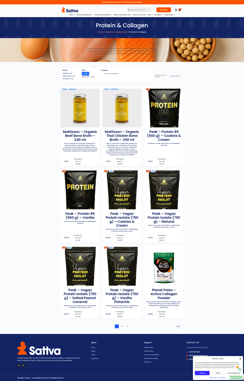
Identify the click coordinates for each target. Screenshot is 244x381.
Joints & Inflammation (155, 303)
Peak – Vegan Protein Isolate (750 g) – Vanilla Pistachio (122, 296)
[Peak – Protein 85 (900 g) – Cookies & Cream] (163, 108)
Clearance (172, 301)
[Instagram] (23, 365)
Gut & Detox (124, 147)
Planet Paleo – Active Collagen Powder (164, 294)
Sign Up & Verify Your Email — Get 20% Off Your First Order (122, 2)
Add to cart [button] (92, 161)
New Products (166, 143)
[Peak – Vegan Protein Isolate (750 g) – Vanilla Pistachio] (122, 266)
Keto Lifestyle (120, 151)
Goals (74, 147)
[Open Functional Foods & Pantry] (111, 15)
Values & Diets (76, 151)
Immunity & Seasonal (84, 147)
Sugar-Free (67, 151)
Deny (218, 373)
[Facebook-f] (19, 365)
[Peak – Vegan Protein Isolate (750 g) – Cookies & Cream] (122, 189)
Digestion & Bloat (70, 145)
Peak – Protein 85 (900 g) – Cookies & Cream (164, 135)
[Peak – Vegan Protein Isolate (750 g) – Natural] (163, 189)
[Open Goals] (151, 15)
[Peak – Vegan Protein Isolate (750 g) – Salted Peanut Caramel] (80, 266)
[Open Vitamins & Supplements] (92, 15)
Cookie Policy (213, 377)
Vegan (130, 231)
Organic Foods (111, 153)
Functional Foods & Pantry (86, 145)
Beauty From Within (80, 143)
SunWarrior (67, 79)
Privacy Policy (222, 377)
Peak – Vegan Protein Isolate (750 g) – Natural (164, 217)
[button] (240, 359)
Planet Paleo (67, 76)
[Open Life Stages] (162, 15)
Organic (81, 149)
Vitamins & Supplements (116, 32)
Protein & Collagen (91, 149)
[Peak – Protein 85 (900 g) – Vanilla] (80, 189)
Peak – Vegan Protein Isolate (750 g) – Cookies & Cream (122, 219)
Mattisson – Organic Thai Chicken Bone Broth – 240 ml (122, 135)
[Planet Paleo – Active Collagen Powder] (163, 266)
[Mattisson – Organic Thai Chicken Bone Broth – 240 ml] (122, 108)
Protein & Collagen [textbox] (110, 74)
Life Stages (167, 303)
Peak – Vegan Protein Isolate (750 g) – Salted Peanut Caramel (80, 296)
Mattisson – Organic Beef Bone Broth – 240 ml (80, 135)
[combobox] (111, 74)
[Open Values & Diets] (174, 15)
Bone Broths (91, 143)
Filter (85, 74)
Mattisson (66, 73)
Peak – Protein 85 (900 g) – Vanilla (80, 215)
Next (178, 326)
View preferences (234, 373)
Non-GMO (75, 149)
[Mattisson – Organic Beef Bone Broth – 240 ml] (80, 108)
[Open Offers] (74, 15)
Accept (202, 373)
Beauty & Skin (68, 143)
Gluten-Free (68, 147)
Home (100, 32)
